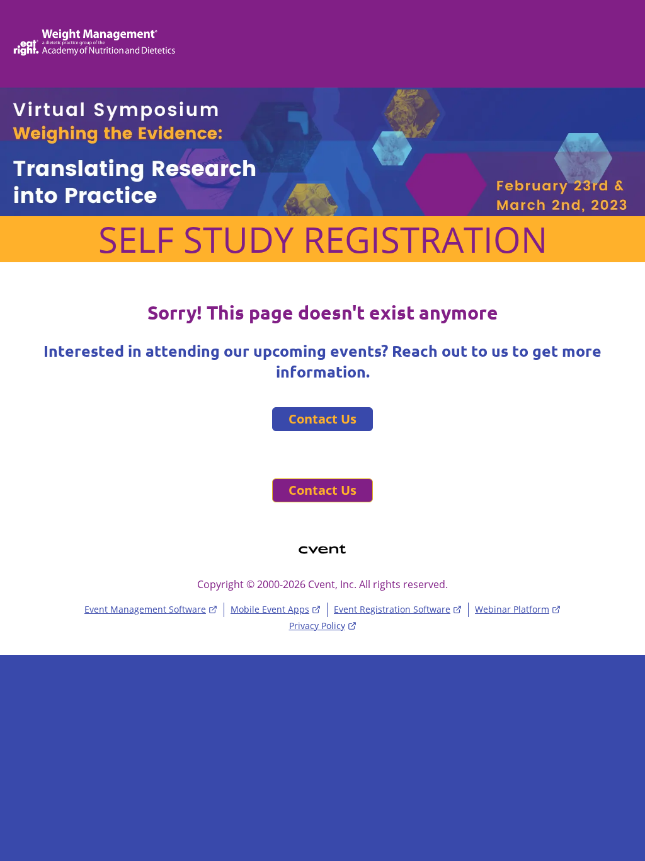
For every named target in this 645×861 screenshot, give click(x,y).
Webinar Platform (512, 609)
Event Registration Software (392, 609)
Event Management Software (145, 609)
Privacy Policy (317, 626)
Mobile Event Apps (270, 609)
